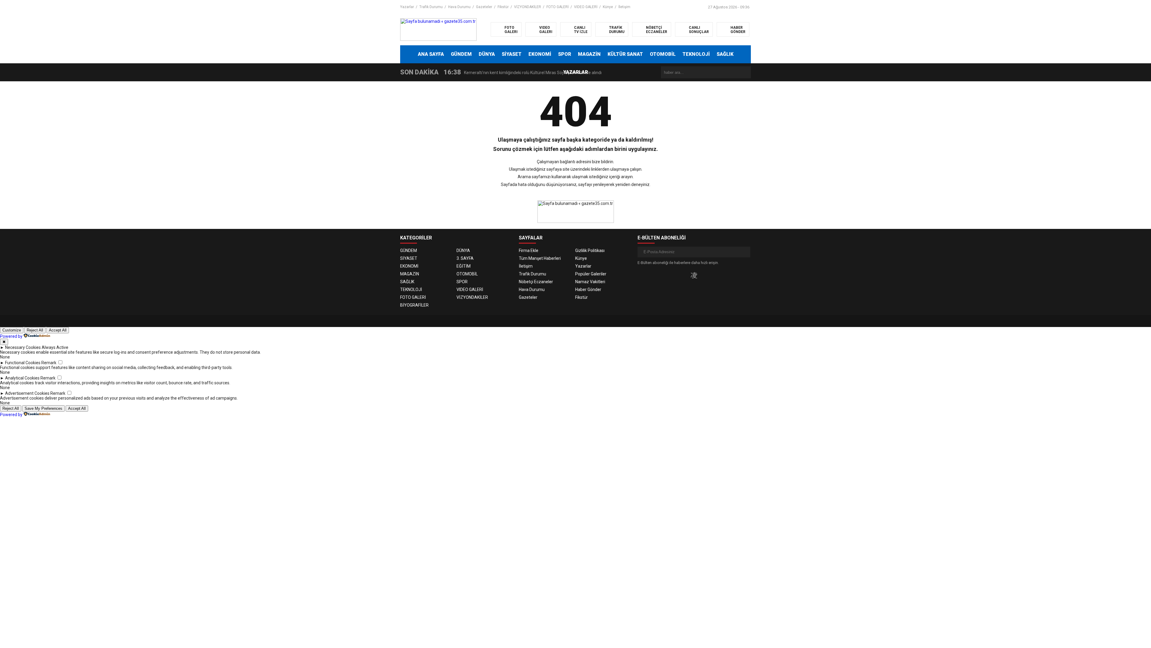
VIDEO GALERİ (585, 7)
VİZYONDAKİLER (527, 7)
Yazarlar (407, 7)
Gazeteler (484, 7)
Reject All (35, 330)
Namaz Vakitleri (590, 281)
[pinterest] (712, 275)
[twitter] (684, 275)
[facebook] (675, 275)
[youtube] (703, 275)
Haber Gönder (588, 289)
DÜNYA (487, 54)
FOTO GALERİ (557, 7)
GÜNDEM (461, 54)
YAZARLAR (575, 72)
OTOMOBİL (663, 54)
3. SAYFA (465, 258)
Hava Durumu (459, 7)
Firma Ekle (528, 250)
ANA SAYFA (431, 54)
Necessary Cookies (23, 347)
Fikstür (503, 7)
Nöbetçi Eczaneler (536, 281)
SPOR (564, 54)
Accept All (58, 330)
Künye (608, 7)
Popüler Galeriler (590, 274)
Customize (11, 330)
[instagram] (693, 275)
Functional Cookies (22, 362)
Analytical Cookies (22, 378)
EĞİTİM (464, 266)
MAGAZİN (589, 54)
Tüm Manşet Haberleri (540, 258)
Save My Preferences (43, 408)
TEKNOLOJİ (696, 54)
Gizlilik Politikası (590, 250)
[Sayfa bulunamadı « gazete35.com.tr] (438, 29)
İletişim (624, 7)
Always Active (55, 347)
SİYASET (512, 54)
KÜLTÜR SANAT (625, 54)
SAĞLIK (725, 54)
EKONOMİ (539, 54)
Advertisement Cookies (27, 393)
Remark (48, 362)
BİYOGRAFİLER (414, 305)
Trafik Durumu (431, 7)
